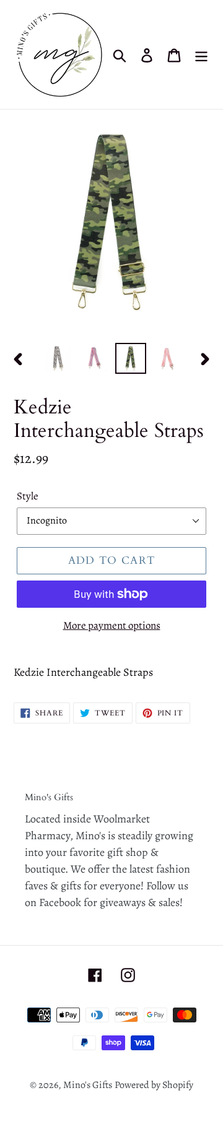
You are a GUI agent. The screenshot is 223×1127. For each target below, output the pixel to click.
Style (27, 496)
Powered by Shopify (154, 1085)
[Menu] (201, 55)
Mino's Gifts (87, 1085)
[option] (57, 358)
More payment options (111, 625)
